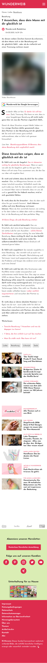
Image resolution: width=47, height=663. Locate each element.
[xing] (23, 571)
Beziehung (17, 12)
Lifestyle (26, 346)
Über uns (6, 623)
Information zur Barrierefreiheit (16, 617)
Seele (36, 346)
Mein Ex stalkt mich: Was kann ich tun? (20, 338)
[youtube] (40, 562)
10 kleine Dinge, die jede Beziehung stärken (19, 220)
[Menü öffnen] (43, 4)
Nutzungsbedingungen (12, 607)
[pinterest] (14, 562)
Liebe (10, 12)
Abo (3, 636)
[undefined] (12, 528)
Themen (5, 626)
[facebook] (6, 562)
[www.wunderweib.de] (14, 4)
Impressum (6, 604)
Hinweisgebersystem (11, 620)
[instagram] (23, 562)
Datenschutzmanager (11, 613)
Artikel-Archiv (8, 629)
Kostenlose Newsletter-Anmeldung (24, 547)
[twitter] (32, 562)
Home (4, 12)
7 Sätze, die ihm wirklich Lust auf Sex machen (22, 334)
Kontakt (5, 633)
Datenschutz (7, 610)
